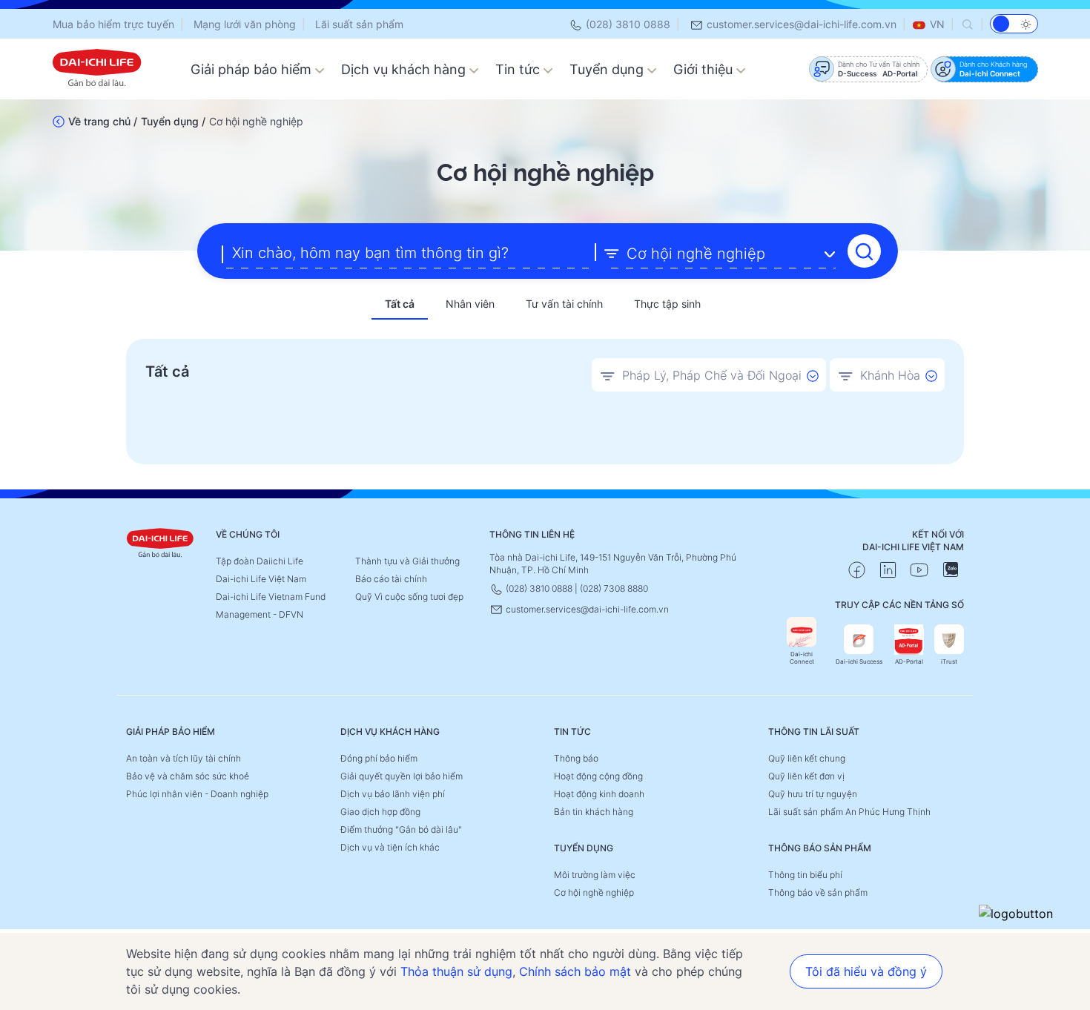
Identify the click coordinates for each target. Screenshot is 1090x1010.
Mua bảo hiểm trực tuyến (113, 24)
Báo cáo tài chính (391, 578)
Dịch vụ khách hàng (405, 69)
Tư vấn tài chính (564, 303)
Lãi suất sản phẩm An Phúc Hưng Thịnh (849, 811)
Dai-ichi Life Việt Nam (261, 578)
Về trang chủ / (102, 121)
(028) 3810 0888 (626, 24)
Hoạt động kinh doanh (599, 793)
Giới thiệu (704, 69)
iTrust (949, 661)
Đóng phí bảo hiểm (378, 758)
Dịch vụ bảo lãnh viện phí (392, 793)
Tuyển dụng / (173, 121)
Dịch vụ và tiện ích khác (390, 847)
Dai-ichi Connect (802, 657)
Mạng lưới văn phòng (245, 24)
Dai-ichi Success (859, 661)
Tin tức (519, 69)
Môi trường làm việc (594, 874)
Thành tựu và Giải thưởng (407, 561)
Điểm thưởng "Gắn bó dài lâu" (401, 829)
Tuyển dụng (608, 69)
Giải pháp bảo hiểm (253, 69)
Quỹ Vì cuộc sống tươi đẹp (409, 596)
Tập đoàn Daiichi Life (259, 561)
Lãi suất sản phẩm (359, 24)
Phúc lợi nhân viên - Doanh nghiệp (197, 793)
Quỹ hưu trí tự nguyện (812, 793)
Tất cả (399, 303)
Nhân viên (470, 303)
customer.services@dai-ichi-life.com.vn (800, 24)
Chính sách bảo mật (575, 971)
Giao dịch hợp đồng (380, 811)
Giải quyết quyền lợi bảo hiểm (401, 776)
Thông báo (576, 758)
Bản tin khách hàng (593, 811)
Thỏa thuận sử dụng (456, 971)
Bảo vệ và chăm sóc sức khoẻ (187, 776)
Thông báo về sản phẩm (818, 892)
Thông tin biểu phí (805, 874)
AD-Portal (909, 661)
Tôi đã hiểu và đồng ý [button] (866, 971)
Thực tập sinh (667, 303)
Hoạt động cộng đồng (598, 776)
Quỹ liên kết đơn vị (806, 776)
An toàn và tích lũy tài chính (183, 758)
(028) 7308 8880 (614, 588)
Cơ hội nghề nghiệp (594, 892)
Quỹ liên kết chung (806, 758)
